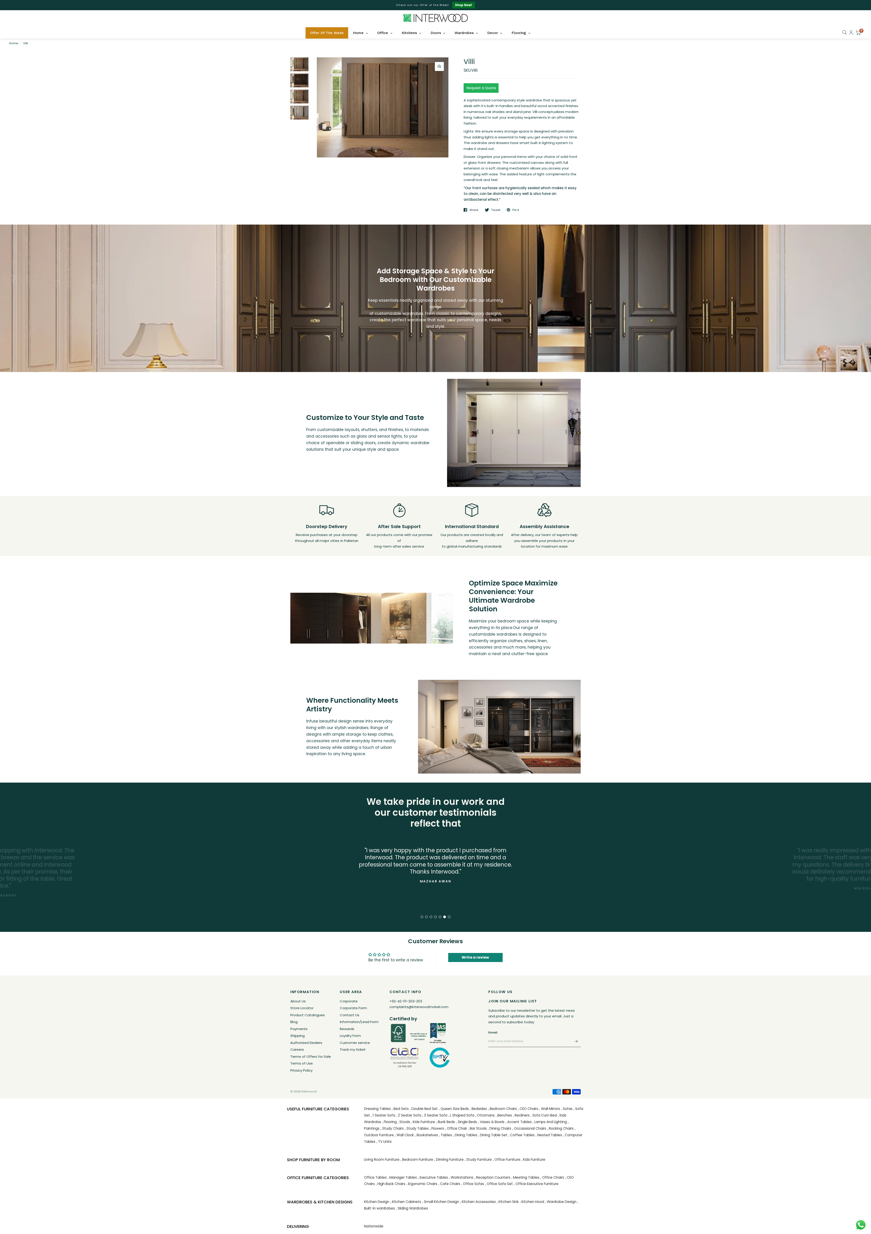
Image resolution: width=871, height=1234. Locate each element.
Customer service (355, 1042)
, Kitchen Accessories (478, 1201)
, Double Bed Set (424, 1108)
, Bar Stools (477, 1128)
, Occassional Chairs (529, 1128)
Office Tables (375, 1177)
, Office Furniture (506, 1159)
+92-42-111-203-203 (405, 1001)
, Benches (504, 1115)
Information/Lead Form (359, 1021)
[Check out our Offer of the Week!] (435, 5)
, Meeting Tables (525, 1177)
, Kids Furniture (423, 1121)
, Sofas (567, 1108)
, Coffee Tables (522, 1135)
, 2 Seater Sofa (408, 1115)
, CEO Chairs (528, 1108)
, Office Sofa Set (499, 1183)
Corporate (349, 1001)
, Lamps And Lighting (550, 1121)
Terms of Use (301, 1063)
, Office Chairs (552, 1177)
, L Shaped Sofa (461, 1115)
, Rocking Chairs (560, 1128)
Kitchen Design (376, 1201)
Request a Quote (481, 88)
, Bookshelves (426, 1135)
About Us (298, 1001)
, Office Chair (456, 1128)
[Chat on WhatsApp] (861, 1224)
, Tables (445, 1135)
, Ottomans (485, 1115)
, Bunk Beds (445, 1121)
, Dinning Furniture (449, 1159)
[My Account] (851, 32)
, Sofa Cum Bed (544, 1115)
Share (474, 210)
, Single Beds (466, 1121)
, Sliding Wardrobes (412, 1208)
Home (13, 43)
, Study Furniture (478, 1159)
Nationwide (373, 1226)
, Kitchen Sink (508, 1201)
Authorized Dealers (306, 1042)
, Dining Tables (465, 1135)
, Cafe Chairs (449, 1183)
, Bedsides (478, 1108)
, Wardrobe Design (560, 1201)
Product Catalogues (307, 1015)
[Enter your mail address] (576, 1041)
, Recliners (521, 1115)
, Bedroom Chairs (502, 1108)
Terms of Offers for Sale (310, 1056)
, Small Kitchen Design (440, 1201)
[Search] (844, 32)
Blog (294, 1021)
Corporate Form (353, 1008)
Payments (299, 1028)
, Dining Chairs (499, 1128)
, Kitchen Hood (532, 1201)
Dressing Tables (377, 1108)
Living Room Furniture (381, 1159)
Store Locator (301, 1008)
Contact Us (349, 1015)
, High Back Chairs (390, 1183)
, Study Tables (417, 1128)
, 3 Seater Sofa (434, 1115)
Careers (297, 1049)
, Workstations (461, 1177)
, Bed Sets (400, 1108)
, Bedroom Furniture (417, 1159)
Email (492, 1032)
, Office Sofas (472, 1183)
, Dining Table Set (492, 1135)
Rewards (347, 1028)
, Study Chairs (392, 1128)
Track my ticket (353, 1049)
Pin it (515, 210)
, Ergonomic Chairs (421, 1183)
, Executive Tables (433, 1177)
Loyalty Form (350, 1035)
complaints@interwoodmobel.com (418, 1006)
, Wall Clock (404, 1135)
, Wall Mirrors (549, 1108)
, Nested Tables (549, 1135)
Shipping (297, 1035)
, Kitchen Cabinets (405, 1201)
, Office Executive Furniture (536, 1183)
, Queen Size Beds (454, 1108)
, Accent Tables (519, 1121)
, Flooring (389, 1121)
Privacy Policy (301, 1070)
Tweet (495, 210)
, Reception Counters (492, 1177)
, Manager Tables (402, 1177)
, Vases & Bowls (491, 1121)
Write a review (475, 957)
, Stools (404, 1121)
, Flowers (437, 1128)
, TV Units (384, 1141)
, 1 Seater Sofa (383, 1115)
